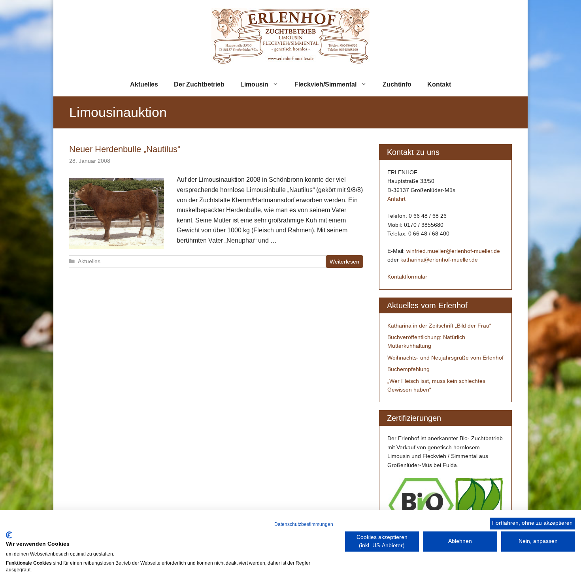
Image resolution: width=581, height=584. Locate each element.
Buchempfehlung (408, 369)
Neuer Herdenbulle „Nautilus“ (124, 149)
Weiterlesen (344, 261)
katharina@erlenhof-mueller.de (439, 259)
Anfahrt (396, 199)
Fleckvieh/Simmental (325, 84)
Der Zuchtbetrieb (199, 84)
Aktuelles (144, 84)
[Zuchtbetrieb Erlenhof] (290, 35)
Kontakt (439, 84)
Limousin (254, 84)
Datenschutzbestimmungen (303, 524)
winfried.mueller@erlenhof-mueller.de (453, 251)
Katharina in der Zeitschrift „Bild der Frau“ (439, 325)
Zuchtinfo (397, 84)
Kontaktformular (407, 276)
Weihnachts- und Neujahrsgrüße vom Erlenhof (445, 357)
